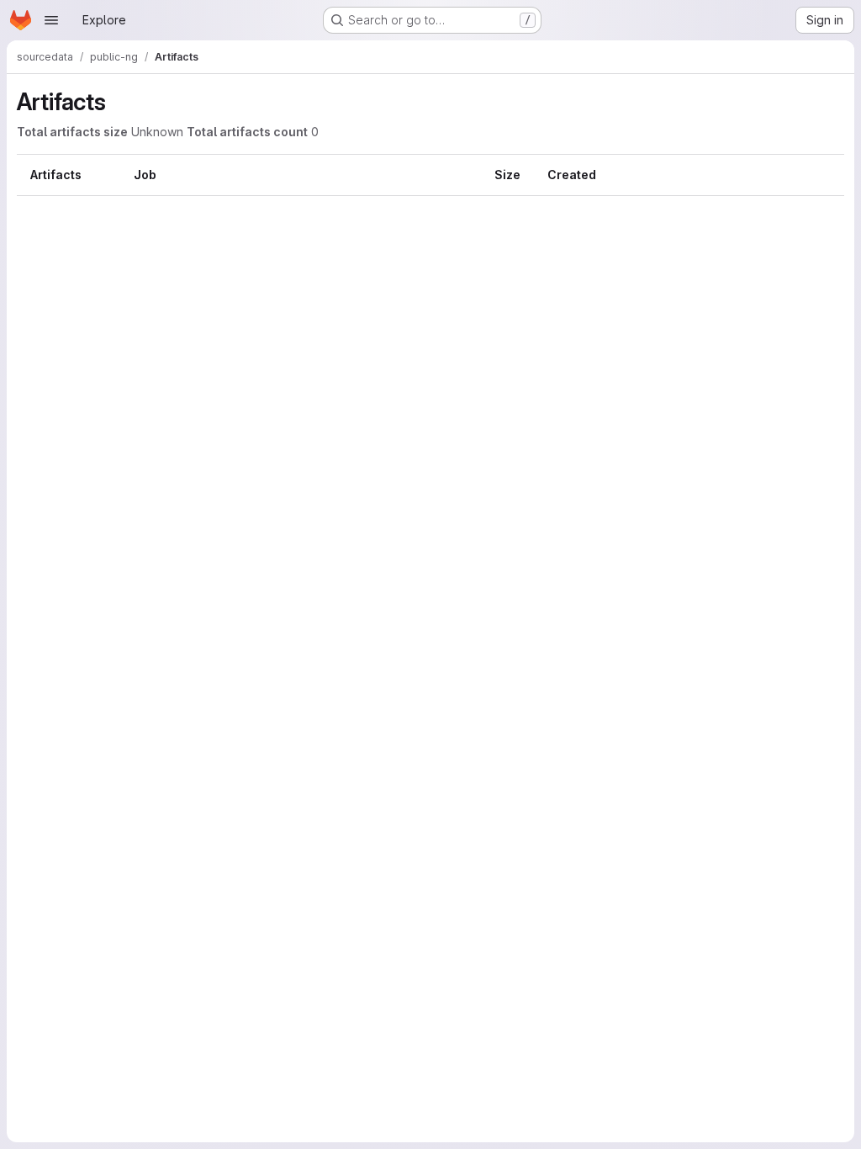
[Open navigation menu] (51, 20)
